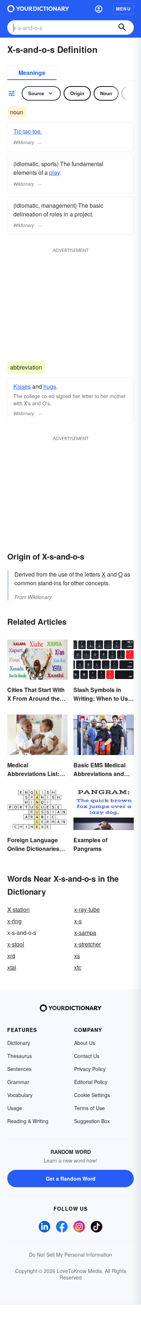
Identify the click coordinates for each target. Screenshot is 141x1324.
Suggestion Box (92, 1121)
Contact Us (86, 1055)
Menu (123, 8)
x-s (78, 921)
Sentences (19, 1068)
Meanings (31, 72)
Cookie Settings (92, 1095)
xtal (11, 967)
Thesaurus (19, 1055)
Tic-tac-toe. (27, 131)
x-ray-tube (87, 909)
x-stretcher (87, 944)
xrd (11, 956)
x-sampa (85, 932)
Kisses (22, 386)
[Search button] (122, 27)
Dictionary (18, 1042)
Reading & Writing (27, 1121)
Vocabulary (20, 1095)
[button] (98, 8)
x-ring (14, 921)
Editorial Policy (90, 1081)
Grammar (18, 1081)
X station (18, 909)
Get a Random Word (70, 1178)
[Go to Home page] (38, 8)
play (54, 172)
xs (77, 956)
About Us (84, 1042)
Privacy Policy (90, 1068)
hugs (49, 386)
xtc (77, 967)
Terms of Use (89, 1108)
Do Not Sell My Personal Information (70, 1254)
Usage (14, 1108)
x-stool (15, 944)
